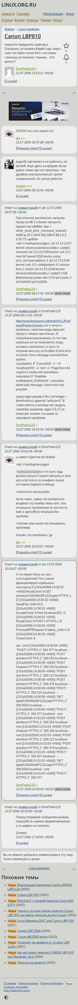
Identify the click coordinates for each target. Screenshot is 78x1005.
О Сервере (10, 983)
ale (18, 138)
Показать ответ (27, 148)
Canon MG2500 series (32, 936)
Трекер (45, 20)
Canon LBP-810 (28, 895)
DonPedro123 (25, 68)
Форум (19, 20)
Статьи (7, 20)
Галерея (23, 14)
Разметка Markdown (51, 983)
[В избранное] (66, 45)
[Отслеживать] (66, 57)
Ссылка (10, 81)
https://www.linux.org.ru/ (17, 990)
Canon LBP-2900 (29, 931)
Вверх (69, 983)
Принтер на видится (31, 962)
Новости (8, 14)
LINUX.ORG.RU (19, 5)
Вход (70, 14)
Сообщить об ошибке (16, 987)
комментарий (27, 207)
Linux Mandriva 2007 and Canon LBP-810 (45, 920)
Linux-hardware (28, 29)
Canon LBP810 (23, 36)
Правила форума (28, 983)
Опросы (32, 20)
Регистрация (53, 14)
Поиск (57, 20)
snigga (20, 186)
